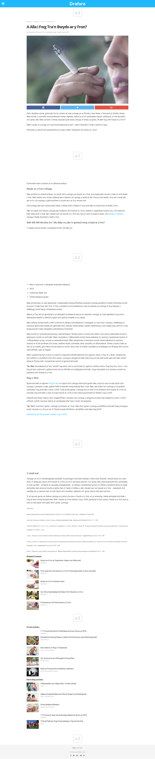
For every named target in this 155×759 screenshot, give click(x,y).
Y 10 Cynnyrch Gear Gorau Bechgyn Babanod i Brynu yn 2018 (64, 715)
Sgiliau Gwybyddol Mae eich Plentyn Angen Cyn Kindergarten (64, 694)
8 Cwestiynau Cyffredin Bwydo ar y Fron (56, 602)
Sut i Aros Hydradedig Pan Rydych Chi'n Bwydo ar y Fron (62, 592)
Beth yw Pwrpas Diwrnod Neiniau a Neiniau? (57, 669)
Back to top (78, 748)
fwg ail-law (54, 383)
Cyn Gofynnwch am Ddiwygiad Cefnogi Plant (57, 658)
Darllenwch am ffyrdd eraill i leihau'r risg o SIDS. (47, 414)
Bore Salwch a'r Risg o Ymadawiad (54, 648)
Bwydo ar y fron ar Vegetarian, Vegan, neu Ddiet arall (61, 560)
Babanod (29, 22)
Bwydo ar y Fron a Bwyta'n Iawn (53, 581)
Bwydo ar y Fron (39, 22)
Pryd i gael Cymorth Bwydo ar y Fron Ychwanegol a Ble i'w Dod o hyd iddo (68, 571)
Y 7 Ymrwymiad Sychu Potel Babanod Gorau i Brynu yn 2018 (63, 631)
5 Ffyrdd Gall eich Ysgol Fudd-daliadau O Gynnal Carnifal (62, 721)
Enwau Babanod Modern (50, 705)
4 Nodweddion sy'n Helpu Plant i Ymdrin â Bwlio (58, 684)
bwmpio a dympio (115, 214)
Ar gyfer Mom (50, 22)
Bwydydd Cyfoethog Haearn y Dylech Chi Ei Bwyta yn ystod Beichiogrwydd (69, 637)
